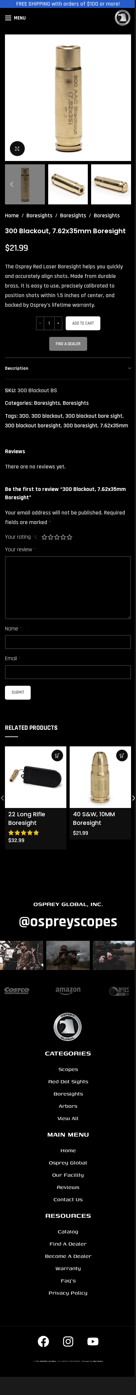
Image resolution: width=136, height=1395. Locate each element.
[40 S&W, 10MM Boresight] (100, 777)
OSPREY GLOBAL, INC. (68, 903)
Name (13, 628)
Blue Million (98, 1361)
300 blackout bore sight (93, 416)
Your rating (20, 537)
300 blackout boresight (33, 425)
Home (12, 215)
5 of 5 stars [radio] (69, 537)
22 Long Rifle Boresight (26, 818)
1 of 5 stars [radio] (44, 537)
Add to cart (83, 323)
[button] (11, 97)
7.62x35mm (114, 425)
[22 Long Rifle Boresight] (35, 777)
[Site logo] (123, 18)
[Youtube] (92, 1341)
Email (13, 658)
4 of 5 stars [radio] (63, 537)
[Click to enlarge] (17, 148)
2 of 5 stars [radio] (51, 537)
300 (24, 416)
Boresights (39, 215)
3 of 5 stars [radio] (57, 537)
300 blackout (47, 416)
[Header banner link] (68, 4)
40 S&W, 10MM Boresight (94, 818)
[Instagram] (68, 1341)
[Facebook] (43, 1341)
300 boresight (80, 425)
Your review (20, 549)
